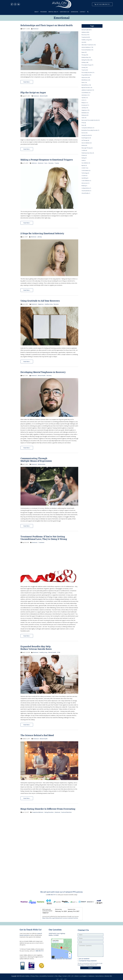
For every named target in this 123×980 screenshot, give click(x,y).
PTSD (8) (84, 122)
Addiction (34, 163)
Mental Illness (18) (86, 85)
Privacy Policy (81, 965)
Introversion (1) (85, 183)
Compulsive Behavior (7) (88, 127)
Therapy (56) (85, 55)
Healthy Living (49, 304)
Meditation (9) (85, 112)
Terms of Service (90, 965)
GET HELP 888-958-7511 (103, 4)
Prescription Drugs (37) (87, 65)
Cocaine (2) (84, 175)
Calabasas (91, 976)
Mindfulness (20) (86, 80)
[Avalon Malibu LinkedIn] (18, 4)
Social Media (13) (86, 92)
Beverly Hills (108, 976)
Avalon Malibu (25, 976)
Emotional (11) (85, 105)
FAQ (56, 976)
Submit (90, 968)
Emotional (35, 28)
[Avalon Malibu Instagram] (15, 4)
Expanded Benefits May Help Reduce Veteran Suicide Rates (36, 647)
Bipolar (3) (84, 165)
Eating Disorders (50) (87, 60)
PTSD (58, 652)
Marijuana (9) (85, 115)
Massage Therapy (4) (87, 148)
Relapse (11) (85, 102)
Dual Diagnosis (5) (86, 138)
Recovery (51, 163)
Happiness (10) (85, 110)
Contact (82, 12)
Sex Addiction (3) (86, 163)
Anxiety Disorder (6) (87, 135)
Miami (77, 976)
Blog (60, 976)
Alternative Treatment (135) (89, 45)
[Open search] (87, 11)
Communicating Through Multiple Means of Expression (36, 459)
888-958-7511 (52, 894)
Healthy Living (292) (87, 39)
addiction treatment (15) (88, 90)
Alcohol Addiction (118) (87, 47)
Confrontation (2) (86, 170)
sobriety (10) (85, 107)
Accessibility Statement (47, 976)
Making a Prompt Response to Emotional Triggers (46, 160)
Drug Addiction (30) (86, 75)
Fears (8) (84, 125)
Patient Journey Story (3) (88, 153)
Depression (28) (86, 77)
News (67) (84, 52)
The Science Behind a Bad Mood (37, 735)
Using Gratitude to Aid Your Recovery (40, 301)
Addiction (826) (85, 32)
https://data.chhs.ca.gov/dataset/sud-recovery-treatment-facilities (60, 918)
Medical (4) (84, 145)
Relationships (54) (86, 57)
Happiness (41, 304)
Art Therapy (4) (85, 140)
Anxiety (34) (85, 67)
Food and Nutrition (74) (87, 50)
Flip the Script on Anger (33, 92)
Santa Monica (99, 976)
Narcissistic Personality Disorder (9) (91, 120)
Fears (45, 163)
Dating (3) (84, 158)
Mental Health (44, 96)
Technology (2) (85, 173)
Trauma (57, 163)
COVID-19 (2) (85, 168)
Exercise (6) (84, 133)
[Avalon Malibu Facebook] (11, 4)
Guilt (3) (84, 160)
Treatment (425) (86, 37)
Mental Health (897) (87, 29)
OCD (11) (84, 100)
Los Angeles (83, 976)
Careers (65, 976)
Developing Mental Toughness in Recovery (43, 372)
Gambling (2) (85, 178)
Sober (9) (84, 117)
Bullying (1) (84, 185)
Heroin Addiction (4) (87, 143)
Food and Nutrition (66, 812)
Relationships (41, 464)
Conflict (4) (84, 150)
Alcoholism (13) (85, 95)
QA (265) (84, 42)
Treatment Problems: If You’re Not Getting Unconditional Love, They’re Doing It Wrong (43, 537)
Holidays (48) (85, 62)
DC (73, 976)
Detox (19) (84, 82)
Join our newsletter (84, 958)
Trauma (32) (85, 70)
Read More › (26, 82)
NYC (69, 976)
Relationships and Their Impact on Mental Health (46, 25)
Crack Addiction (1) (86, 180)
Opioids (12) (85, 97)
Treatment (41, 542)
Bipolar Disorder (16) (87, 87)
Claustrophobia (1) (86, 190)
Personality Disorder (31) (88, 72)
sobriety (39, 237)
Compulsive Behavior (37, 812)
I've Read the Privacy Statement (88, 961)
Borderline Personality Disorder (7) (90, 130)
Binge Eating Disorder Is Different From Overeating (47, 809)
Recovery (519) (85, 34)
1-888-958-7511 (39, 951)
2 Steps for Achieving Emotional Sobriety (42, 233)
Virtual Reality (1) (86, 193)
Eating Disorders (49, 812)
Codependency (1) (86, 188)
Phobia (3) (84, 155)
